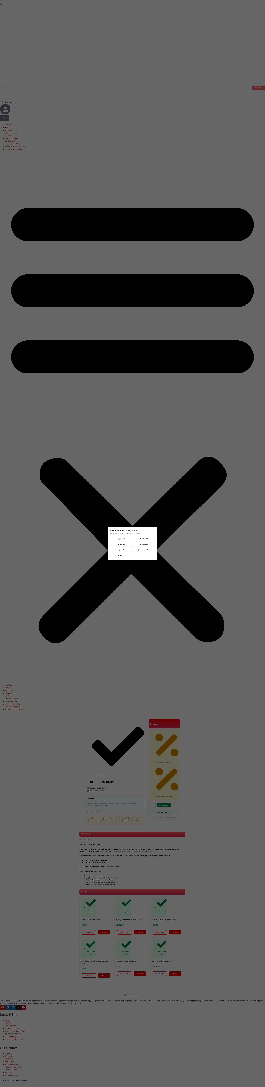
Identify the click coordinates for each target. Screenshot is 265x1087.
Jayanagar (121, 539)
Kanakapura (121, 555)
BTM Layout (144, 544)
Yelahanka (121, 544)
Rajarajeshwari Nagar (144, 550)
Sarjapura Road (121, 550)
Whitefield (144, 539)
